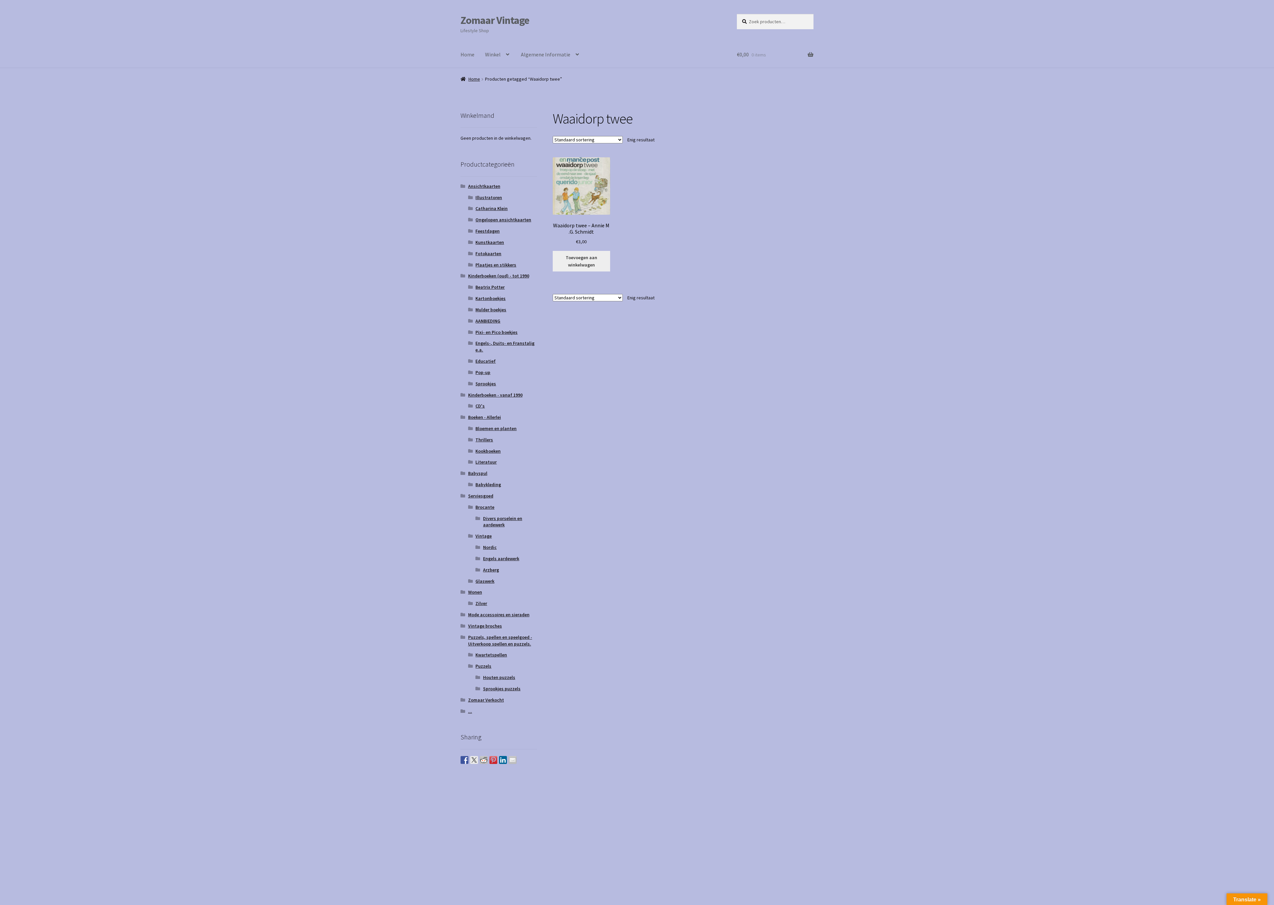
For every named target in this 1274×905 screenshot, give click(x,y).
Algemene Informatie (545, 54)
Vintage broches (485, 626)
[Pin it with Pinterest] (493, 760)
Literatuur (486, 462)
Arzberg (491, 570)
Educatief (485, 361)
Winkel (493, 54)
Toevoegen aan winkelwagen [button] (581, 261)
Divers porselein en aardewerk (502, 521)
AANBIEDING (487, 321)
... (470, 711)
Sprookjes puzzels (502, 689)
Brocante (484, 507)
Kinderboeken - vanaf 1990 (495, 395)
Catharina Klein (491, 208)
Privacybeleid (475, 832)
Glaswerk (484, 581)
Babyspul (477, 473)
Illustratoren (488, 197)
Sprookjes (485, 384)
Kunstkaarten (489, 242)
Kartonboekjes (490, 298)
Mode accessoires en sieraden (499, 615)
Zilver (481, 603)
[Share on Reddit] (484, 760)
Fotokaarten (488, 254)
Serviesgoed (480, 496)
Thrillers (484, 440)
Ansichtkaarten (484, 186)
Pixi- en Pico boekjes (496, 332)
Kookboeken (488, 451)
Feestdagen (487, 231)
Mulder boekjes (490, 310)
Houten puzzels (499, 677)
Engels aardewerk (501, 559)
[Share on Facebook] (464, 760)
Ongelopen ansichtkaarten (503, 220)
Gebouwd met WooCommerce (529, 832)
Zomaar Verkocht (486, 700)
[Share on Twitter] (474, 760)
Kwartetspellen (491, 655)
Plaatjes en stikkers (495, 265)
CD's (480, 406)
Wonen (475, 592)
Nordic (490, 547)
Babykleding (488, 485)
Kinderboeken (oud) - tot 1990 (498, 276)
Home (467, 54)
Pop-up (482, 372)
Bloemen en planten (496, 428)
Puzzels (483, 666)
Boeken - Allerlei (484, 417)
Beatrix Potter (490, 287)
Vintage (483, 536)
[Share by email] (513, 760)
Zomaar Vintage (494, 20)
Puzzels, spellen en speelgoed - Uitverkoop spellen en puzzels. (500, 640)
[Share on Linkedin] (503, 760)
